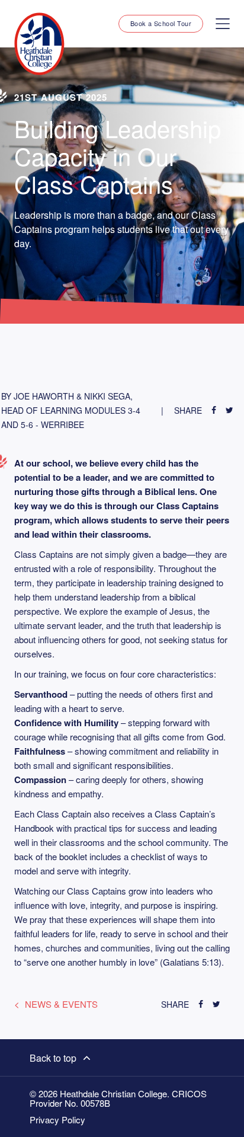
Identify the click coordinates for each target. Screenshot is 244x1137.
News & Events (61, 1004)
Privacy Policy (57, 1120)
